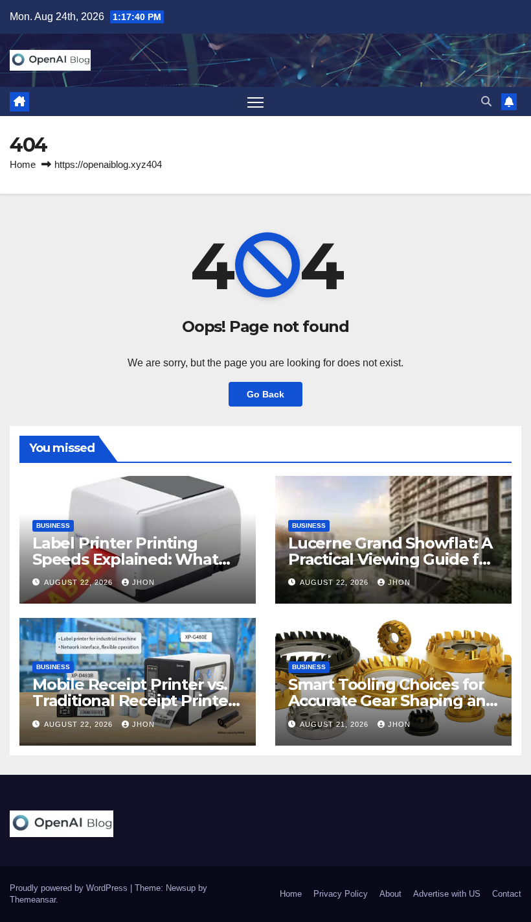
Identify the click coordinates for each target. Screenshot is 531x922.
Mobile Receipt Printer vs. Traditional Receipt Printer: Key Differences (135, 700)
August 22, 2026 (79, 582)
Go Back (265, 394)
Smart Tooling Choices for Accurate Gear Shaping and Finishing (392, 700)
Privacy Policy (340, 894)
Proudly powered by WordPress (70, 888)
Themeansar (33, 899)
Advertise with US (446, 894)
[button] (486, 101)
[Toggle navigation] (255, 101)
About (390, 894)
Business (53, 525)
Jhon (143, 582)
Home (23, 164)
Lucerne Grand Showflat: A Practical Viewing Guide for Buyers (391, 559)
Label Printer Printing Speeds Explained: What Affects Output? (125, 559)
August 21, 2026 (335, 724)
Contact (506, 894)
